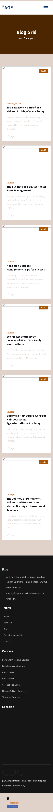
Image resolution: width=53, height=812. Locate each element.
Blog (6, 629)
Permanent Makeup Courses (15, 659)
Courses (10, 182)
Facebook (13, 806)
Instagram (14, 802)
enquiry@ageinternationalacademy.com (25, 593)
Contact (7, 641)
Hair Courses (8, 678)
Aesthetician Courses (12, 684)
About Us (8, 622)
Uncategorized (14, 103)
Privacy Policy (18, 785)
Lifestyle (11, 494)
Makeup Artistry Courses (14, 691)
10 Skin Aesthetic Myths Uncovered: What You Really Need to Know (24, 340)
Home (6, 616)
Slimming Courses (11, 697)
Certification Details (13, 635)
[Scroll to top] (1, 795)
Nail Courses (8, 672)
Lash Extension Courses (13, 666)
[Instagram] (8, 802)
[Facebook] (8, 806)
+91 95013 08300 (14, 587)
